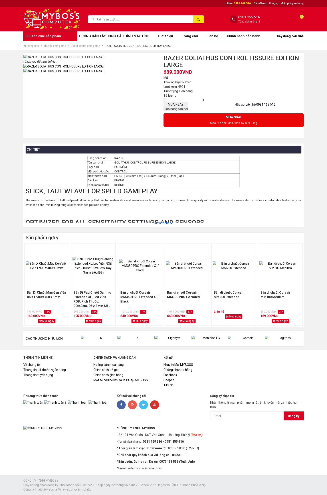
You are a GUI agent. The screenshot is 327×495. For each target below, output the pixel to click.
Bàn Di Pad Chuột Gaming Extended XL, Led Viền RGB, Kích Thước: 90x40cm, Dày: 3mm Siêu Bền (92, 299)
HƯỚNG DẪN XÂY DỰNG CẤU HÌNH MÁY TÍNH (114, 36)
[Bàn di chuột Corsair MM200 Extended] (234, 265)
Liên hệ (212, 36)
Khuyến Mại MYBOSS (178, 364)
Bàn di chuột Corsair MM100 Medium (275, 295)
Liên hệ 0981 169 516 (260, 104)
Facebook (170, 375)
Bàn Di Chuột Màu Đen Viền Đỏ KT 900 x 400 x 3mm (46, 295)
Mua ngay (48, 321)
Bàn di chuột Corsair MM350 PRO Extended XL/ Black (139, 297)
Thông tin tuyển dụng (38, 375)
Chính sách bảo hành (243, 36)
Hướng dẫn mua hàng (108, 364)
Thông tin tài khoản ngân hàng (44, 370)
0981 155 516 (249, 17)
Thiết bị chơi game (55, 45)
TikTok (168, 385)
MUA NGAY (176, 107)
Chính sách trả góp (106, 370)
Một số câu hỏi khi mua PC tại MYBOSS (120, 380)
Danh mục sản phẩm (44, 36)
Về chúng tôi (31, 364)
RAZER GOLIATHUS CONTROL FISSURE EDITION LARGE (138, 45)
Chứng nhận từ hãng (178, 370)
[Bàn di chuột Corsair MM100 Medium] (280, 265)
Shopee (169, 380)
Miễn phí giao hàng (292, 3)
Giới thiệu (165, 36)
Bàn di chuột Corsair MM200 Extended (229, 295)
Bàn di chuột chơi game (85, 45)
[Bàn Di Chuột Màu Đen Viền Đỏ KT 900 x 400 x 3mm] (47, 265)
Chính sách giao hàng (108, 375)
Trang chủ (190, 36)
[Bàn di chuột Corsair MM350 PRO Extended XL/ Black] (140, 265)
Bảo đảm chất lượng (266, 3)
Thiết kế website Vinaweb (52, 489)
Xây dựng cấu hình (290, 36)
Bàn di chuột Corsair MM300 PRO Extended (183, 295)
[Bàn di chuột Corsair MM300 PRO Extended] (187, 265)
